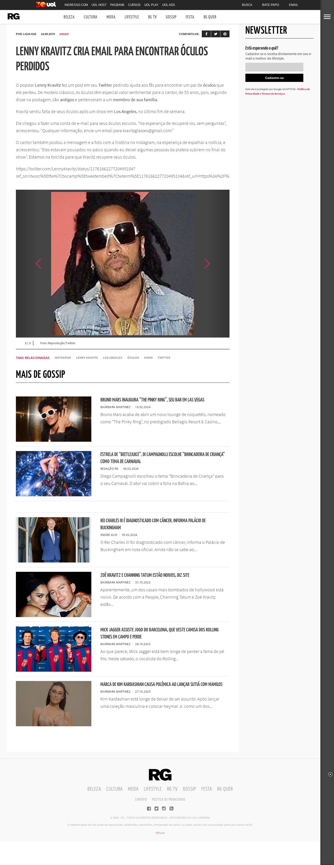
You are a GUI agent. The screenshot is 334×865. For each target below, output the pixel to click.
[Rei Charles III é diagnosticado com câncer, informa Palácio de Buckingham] (53, 561)
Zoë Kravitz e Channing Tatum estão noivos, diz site (144, 575)
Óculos (133, 358)
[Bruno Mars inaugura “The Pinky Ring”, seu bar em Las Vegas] (53, 440)
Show (148, 358)
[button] (218, 264)
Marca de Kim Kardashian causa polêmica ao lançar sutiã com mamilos (161, 684)
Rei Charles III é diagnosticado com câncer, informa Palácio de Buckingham (153, 524)
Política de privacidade (168, 799)
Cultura (90, 17)
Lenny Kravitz (87, 358)
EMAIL (293, 5)
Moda (111, 17)
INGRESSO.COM (76, 5)
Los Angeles (112, 358)
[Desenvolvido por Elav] (160, 834)
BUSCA (247, 5)
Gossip (171, 17)
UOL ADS (168, 5)
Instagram (63, 358)
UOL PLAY (151, 5)
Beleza (69, 17)
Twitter (164, 358)
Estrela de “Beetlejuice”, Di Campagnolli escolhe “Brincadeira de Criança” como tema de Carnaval (162, 458)
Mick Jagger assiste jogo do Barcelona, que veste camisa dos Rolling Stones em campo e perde (159, 633)
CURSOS (134, 5)
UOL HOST (99, 5)
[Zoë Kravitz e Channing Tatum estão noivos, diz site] (53, 615)
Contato (141, 799)
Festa (190, 17)
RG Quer (210, 17)
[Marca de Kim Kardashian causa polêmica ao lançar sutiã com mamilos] (53, 724)
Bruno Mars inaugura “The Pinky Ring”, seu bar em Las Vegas (152, 400)
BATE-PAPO (270, 5)
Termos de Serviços (273, 93)
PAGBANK (117, 5)
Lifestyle (132, 17)
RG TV (152, 17)
